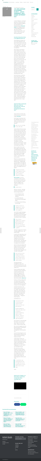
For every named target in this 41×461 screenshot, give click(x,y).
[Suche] (7, 7)
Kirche (15, 17)
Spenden (4, 441)
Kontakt (3, 443)
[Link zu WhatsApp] (9, 11)
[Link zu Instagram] (4, 11)
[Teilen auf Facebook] (17, 404)
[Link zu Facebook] (3, 11)
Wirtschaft (33, 35)
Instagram (17, 446)
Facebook (16, 444)
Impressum (30, 443)
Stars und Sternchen (34, 32)
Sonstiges (33, 29)
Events (32, 17)
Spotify (16, 449)
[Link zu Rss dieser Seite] (10, 11)
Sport (32, 30)
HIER (15, 381)
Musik (32, 26)
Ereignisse (33, 16)
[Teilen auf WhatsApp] (23, 404)
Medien (32, 25)
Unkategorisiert (34, 34)
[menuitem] (5, 2)
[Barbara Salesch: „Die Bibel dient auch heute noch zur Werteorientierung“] (1, 230)
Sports (32, 31)
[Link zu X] (7, 11)
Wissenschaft (33, 36)
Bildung (32, 15)
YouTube (16, 447)
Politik (32, 27)
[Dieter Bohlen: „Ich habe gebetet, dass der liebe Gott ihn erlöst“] (40, 230)
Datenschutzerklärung (32, 444)
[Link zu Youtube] (6, 11)
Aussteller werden (5, 442)
